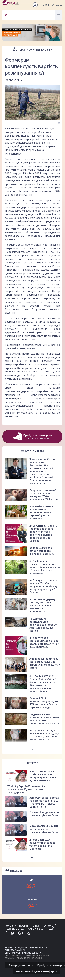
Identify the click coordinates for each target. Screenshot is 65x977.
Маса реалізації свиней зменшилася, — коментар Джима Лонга (44, 829)
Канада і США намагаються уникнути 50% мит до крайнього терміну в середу (44, 703)
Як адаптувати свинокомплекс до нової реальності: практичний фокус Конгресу (44, 642)
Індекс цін (17, 870)
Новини (24, 925)
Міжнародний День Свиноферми (36, 971)
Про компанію (13, 955)
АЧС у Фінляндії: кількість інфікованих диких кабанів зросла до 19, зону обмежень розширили (45, 567)
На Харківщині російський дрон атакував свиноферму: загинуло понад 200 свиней (44, 624)
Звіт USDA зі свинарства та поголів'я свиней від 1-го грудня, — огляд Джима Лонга (44, 802)
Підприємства (14, 928)
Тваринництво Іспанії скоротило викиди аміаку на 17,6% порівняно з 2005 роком (44, 495)
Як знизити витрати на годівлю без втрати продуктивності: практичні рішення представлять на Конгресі (44, 533)
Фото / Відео (35, 928)
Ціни (36, 925)
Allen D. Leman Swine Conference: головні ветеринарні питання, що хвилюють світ (43, 776)
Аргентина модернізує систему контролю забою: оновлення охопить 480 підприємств (43, 605)
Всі (32, 749)
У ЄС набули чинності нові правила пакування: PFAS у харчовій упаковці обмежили (43, 512)
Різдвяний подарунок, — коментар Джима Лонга (45, 814)
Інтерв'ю (32, 763)
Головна (10, 925)
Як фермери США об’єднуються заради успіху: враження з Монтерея (43, 844)
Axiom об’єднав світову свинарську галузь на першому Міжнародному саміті (45, 663)
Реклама (9, 958)
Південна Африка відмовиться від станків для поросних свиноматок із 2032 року (44, 719)
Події (50, 928)
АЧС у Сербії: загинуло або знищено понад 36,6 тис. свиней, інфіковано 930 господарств (44, 735)
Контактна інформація (36, 955)
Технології (49, 925)
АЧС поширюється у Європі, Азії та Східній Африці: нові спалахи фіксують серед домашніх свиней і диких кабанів (43, 683)
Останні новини (32, 450)
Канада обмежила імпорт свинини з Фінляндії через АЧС (42, 550)
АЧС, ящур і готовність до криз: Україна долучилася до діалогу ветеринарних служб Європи (44, 586)
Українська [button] (51, 5)
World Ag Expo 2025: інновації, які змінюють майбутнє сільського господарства (28, 789)
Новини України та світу (34, 49)
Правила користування (29, 958)
